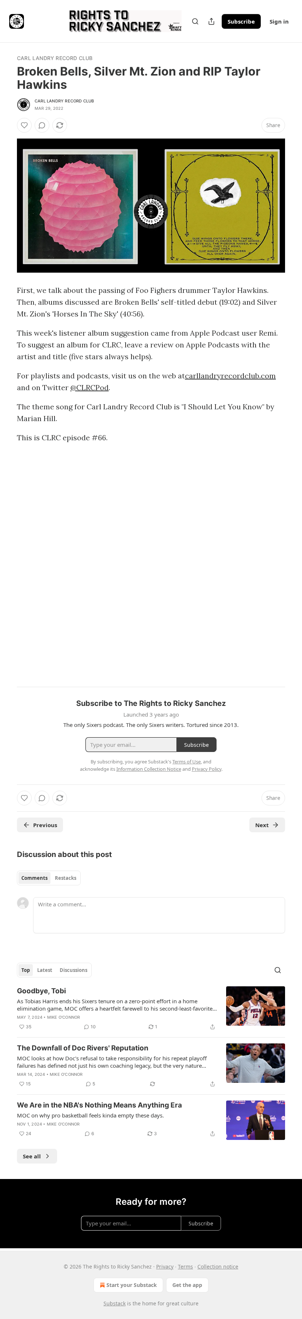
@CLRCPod (89, 387)
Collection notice (217, 1266)
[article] (151, 1008)
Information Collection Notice (148, 769)
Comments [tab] (34, 878)
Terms (185, 1266)
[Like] (24, 125)
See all (32, 1156)
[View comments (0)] (42, 125)
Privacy (164, 1266)
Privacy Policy (206, 769)
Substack (114, 1303)
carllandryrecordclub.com (230, 375)
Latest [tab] (44, 970)
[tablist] (49, 878)
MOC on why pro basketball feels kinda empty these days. (90, 1115)
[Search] (195, 21)
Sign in (279, 21)
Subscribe (241, 21)
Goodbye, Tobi (41, 991)
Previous (45, 825)
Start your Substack (131, 1284)
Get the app (187, 1284)
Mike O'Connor (63, 1017)
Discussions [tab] (73, 970)
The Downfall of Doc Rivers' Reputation (82, 1048)
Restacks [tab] (65, 878)
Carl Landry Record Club (55, 58)
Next (262, 825)
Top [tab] (25, 970)
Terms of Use (186, 761)
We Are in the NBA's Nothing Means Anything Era (99, 1105)
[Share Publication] (211, 21)
